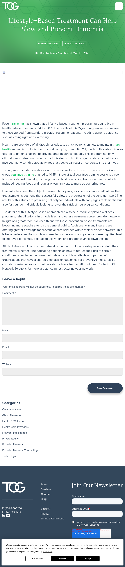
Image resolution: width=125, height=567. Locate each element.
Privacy (45, 513)
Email (5, 347)
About (44, 484)
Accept (88, 559)
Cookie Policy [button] (98, 548)
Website (7, 364)
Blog (44, 499)
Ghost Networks (11, 415)
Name (5, 330)
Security (45, 508)
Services (46, 489)
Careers (45, 494)
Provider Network (74, 44)
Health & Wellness (48, 44)
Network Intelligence (14, 432)
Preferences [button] (47, 552)
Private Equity (10, 438)
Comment (9, 293)
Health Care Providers (15, 427)
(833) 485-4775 (13, 511)
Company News (11, 409)
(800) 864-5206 (13, 508)
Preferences (37, 559)
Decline (62, 559)
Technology (9, 456)
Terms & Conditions (52, 518)
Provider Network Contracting (20, 450)
